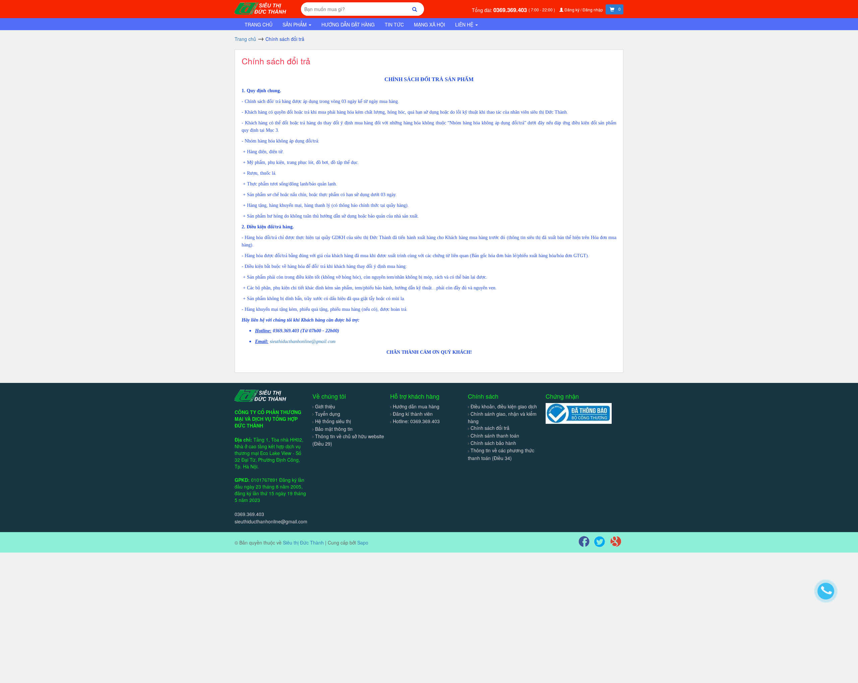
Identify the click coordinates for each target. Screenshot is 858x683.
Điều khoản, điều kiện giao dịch (504, 406)
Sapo (362, 542)
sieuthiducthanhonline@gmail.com (302, 341)
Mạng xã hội (429, 24)
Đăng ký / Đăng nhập (583, 9)
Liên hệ (465, 24)
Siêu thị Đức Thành (303, 542)
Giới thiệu (325, 406)
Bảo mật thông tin (334, 428)
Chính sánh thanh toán (495, 435)
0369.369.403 (511, 10)
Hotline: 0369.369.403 (416, 421)
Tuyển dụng (327, 413)
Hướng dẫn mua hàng (416, 406)
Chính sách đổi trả (276, 61)
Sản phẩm (295, 24)
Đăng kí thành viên (413, 413)
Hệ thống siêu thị (333, 421)
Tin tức (394, 24)
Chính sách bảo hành (493, 443)
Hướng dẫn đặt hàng (348, 24)
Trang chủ (258, 24)
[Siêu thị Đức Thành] (261, 7)
